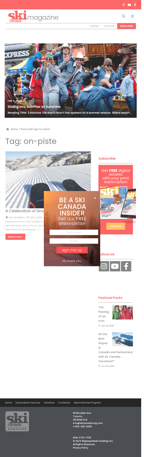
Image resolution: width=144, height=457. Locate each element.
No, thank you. (72, 261)
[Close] (95, 198)
